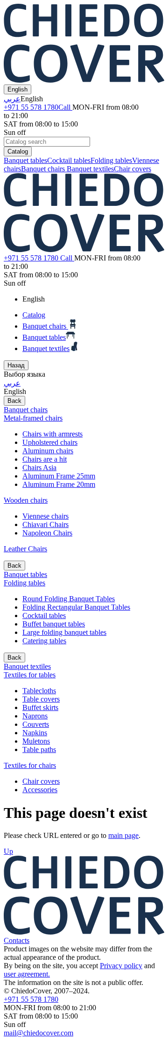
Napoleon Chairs (47, 533)
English (17, 89)
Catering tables (44, 641)
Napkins (34, 733)
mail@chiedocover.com (38, 1033)
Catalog (17, 151)
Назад (16, 365)
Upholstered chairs (49, 442)
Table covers (41, 699)
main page (123, 835)
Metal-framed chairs (33, 418)
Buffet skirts (40, 707)
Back (14, 400)
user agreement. (27, 974)
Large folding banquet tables (64, 632)
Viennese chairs (45, 516)
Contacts (16, 940)
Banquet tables (25, 160)
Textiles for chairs (30, 765)
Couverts (35, 724)
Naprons (35, 716)
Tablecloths (39, 691)
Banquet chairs (44, 169)
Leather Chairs (25, 549)
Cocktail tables (69, 160)
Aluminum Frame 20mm (58, 484)
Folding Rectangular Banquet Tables (76, 607)
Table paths (39, 749)
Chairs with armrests (52, 434)
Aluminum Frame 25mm (58, 476)
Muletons (36, 741)
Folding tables (111, 160)
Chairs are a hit (44, 459)
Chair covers (132, 169)
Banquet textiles (90, 169)
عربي (12, 99)
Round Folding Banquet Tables (68, 599)
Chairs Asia (39, 467)
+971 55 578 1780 (37, 107)
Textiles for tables (30, 675)
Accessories (39, 790)
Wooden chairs (26, 500)
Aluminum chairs (47, 451)
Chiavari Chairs (45, 524)
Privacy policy (121, 966)
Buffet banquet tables (53, 624)
